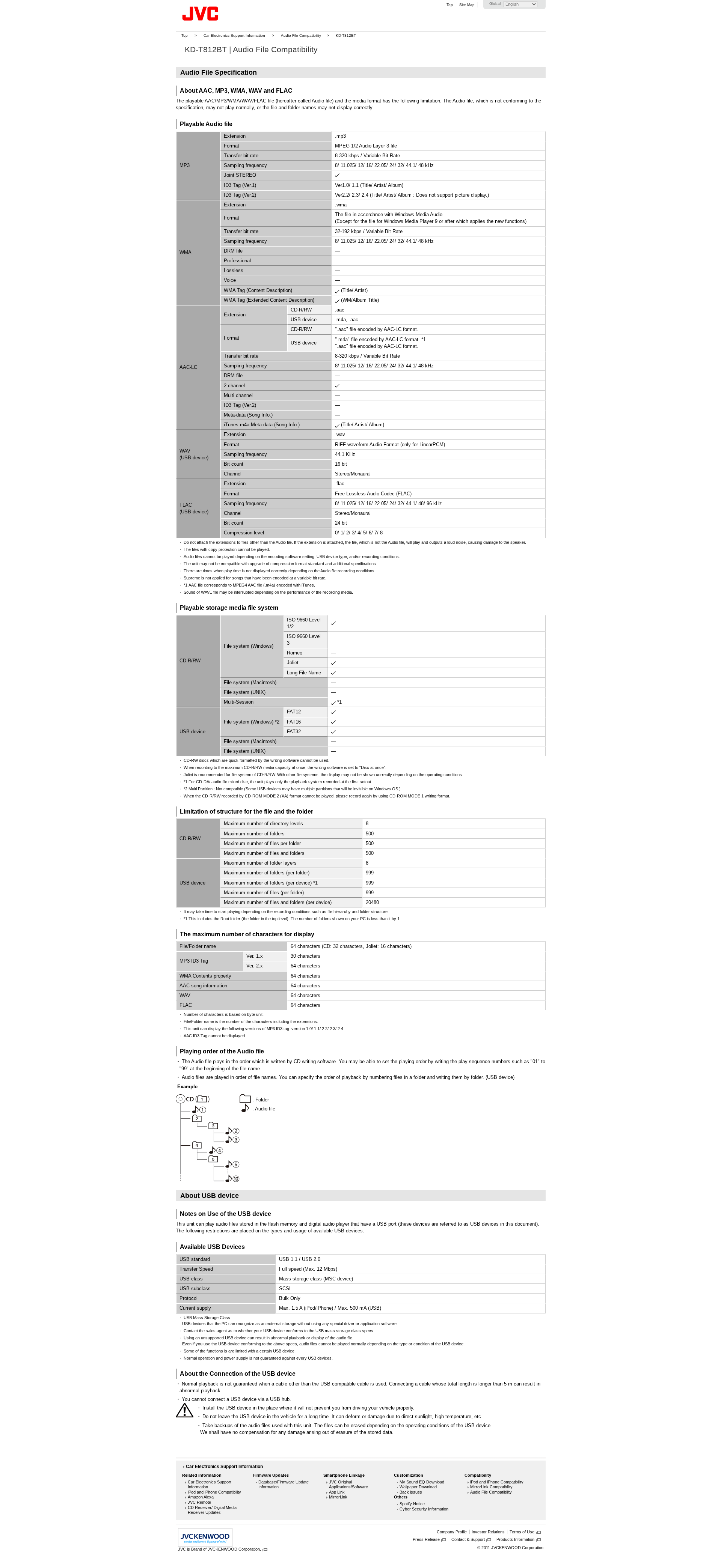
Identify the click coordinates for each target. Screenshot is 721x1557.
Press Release (426, 1539)
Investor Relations (488, 1532)
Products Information (515, 1539)
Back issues (411, 1492)
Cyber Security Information (424, 1509)
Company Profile (452, 1532)
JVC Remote (199, 1502)
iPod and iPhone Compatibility (214, 1492)
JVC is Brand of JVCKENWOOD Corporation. (219, 1549)
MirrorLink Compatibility (491, 1487)
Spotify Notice (412, 1503)
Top (449, 5)
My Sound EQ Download (422, 1482)
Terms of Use (522, 1532)
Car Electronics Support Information (234, 35)
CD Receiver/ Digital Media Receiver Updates (212, 1510)
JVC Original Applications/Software (348, 1484)
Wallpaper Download (418, 1487)
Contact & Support (468, 1539)
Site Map (467, 5)
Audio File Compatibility (301, 35)
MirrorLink (338, 1497)
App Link (337, 1492)
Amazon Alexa (201, 1497)
